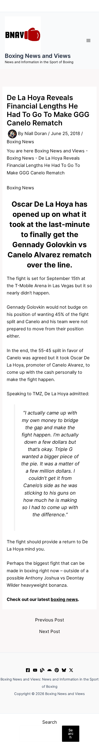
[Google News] (49, 670)
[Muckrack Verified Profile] (42, 670)
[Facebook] (28, 670)
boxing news (64, 599)
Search (49, 722)
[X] (71, 670)
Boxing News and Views (38, 55)
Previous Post (49, 620)
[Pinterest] (57, 670)
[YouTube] (35, 670)
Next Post (49, 631)
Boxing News (20, 141)
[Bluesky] (64, 670)
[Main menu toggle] (88, 40)
